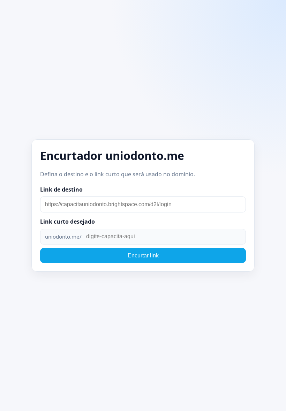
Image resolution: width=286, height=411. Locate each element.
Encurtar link (143, 255)
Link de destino (61, 189)
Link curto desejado (67, 221)
